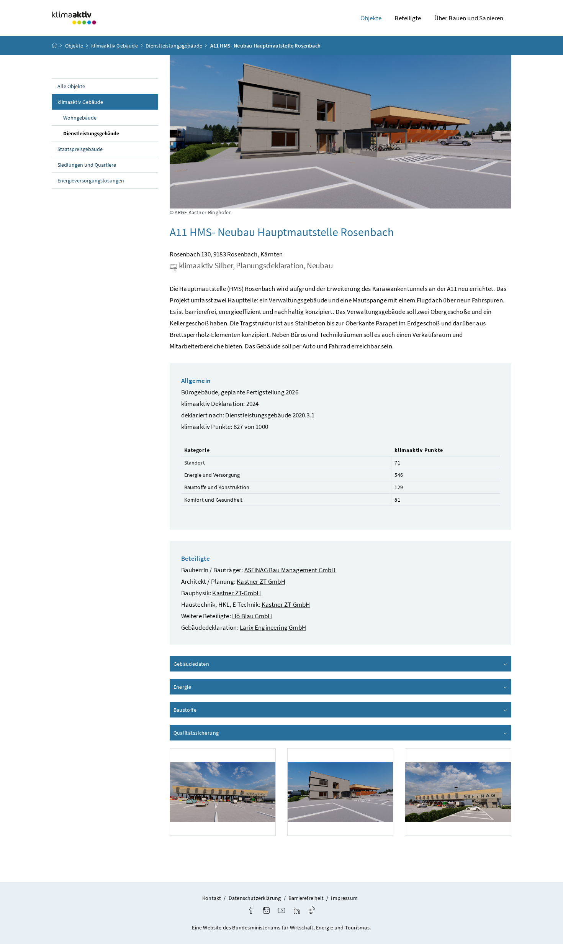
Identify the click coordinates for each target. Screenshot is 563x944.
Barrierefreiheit (306, 898)
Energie (204, 686)
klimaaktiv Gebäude (114, 45)
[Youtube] (281, 911)
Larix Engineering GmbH (273, 627)
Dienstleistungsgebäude (174, 45)
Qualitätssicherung (217, 732)
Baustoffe (206, 709)
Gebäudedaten (213, 663)
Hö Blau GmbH (252, 616)
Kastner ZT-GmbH (261, 581)
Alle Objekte (71, 86)
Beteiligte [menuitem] (407, 18)
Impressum (344, 898)
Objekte (74, 45)
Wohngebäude (80, 117)
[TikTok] (312, 911)
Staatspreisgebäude (80, 149)
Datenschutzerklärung (255, 898)
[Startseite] (54, 45)
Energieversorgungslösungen (90, 180)
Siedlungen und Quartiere (86, 164)
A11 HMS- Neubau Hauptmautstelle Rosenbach (265, 45)
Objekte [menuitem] (370, 18)
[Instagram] (266, 911)
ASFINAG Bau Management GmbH (290, 570)
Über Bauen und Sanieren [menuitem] (469, 18)
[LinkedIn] (297, 911)
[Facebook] (251, 911)
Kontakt (211, 898)
